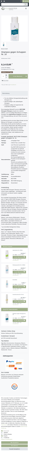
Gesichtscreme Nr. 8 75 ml (18, 294)
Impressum (4, 424)
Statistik (6, 432)
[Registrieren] (4, 1)
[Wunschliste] (21, 1)
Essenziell (6, 431)
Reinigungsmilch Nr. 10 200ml (19, 264)
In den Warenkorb (17, 76)
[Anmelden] (2, 1)
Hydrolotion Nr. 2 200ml (18, 250)
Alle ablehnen (14, 445)
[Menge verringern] (6, 77)
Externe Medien (8, 434)
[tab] (14, 93)
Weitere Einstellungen (6, 439)
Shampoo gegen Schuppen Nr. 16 (19, 314)
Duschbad (15, 279)
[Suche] (26, 4)
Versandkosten (13, 84)
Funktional (6, 437)
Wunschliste (5, 80)
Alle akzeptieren (14, 442)
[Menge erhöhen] (6, 75)
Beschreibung (5, 93)
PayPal (5, 436)
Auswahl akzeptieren (14, 449)
